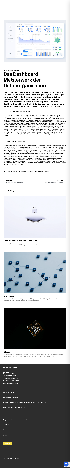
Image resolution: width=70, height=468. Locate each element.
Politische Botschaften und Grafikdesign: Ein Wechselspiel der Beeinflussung (24, 402)
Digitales (15, 171)
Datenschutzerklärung (8, 458)
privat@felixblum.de (12, 383)
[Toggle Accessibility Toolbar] (66, 464)
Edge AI (7, 352)
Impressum (17, 458)
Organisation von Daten (42, 171)
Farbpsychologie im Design (11, 397)
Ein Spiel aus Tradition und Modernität (14, 407)
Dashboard (23, 171)
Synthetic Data (10, 296)
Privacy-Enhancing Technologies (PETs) (21, 240)
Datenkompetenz (31, 171)
